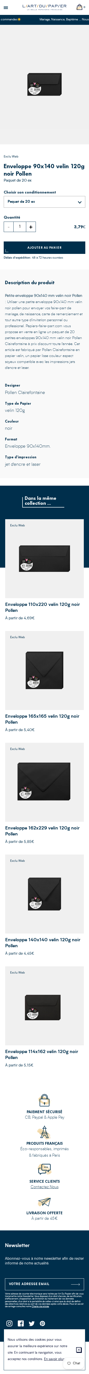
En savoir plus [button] (54, 1359)
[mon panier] (80, 7)
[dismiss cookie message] (78, 1349)
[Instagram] (9, 1325)
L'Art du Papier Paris (44, 7)
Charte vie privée (40, 1306)
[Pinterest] (42, 1325)
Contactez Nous (45, 1187)
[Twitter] (31, 1325)
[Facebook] (20, 1325)
